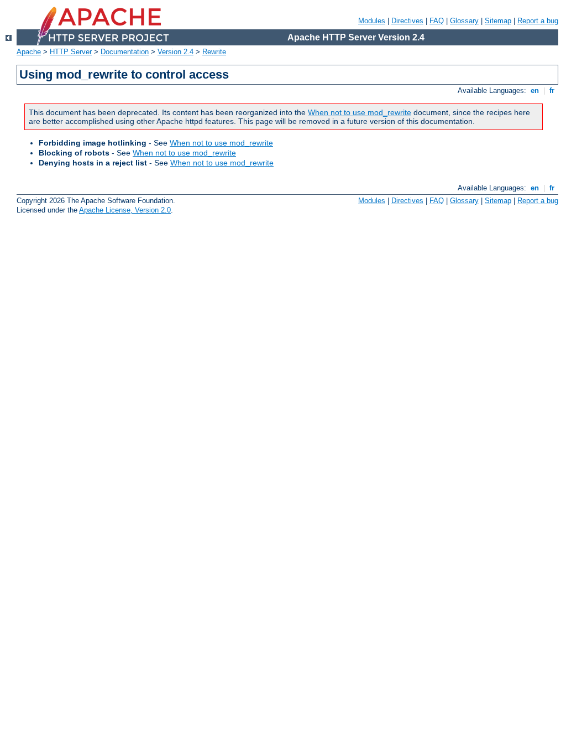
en (534, 90)
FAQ (436, 21)
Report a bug (537, 21)
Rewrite (214, 52)
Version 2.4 (175, 52)
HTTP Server (71, 52)
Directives (407, 21)
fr (552, 90)
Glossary (464, 21)
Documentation (125, 52)
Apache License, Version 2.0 (125, 210)
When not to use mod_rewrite (359, 112)
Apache (29, 52)
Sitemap (498, 21)
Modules (371, 21)
